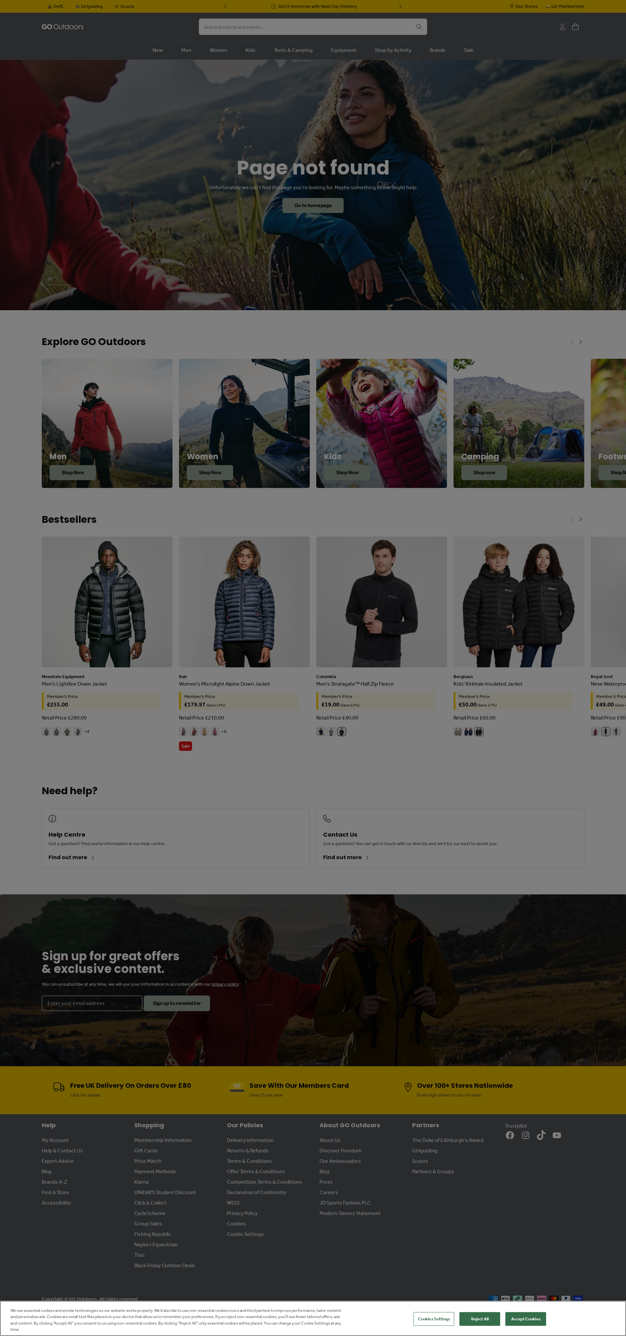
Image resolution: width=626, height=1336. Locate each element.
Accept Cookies (526, 1318)
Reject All (480, 1318)
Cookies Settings (434, 1318)
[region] (313, 1318)
